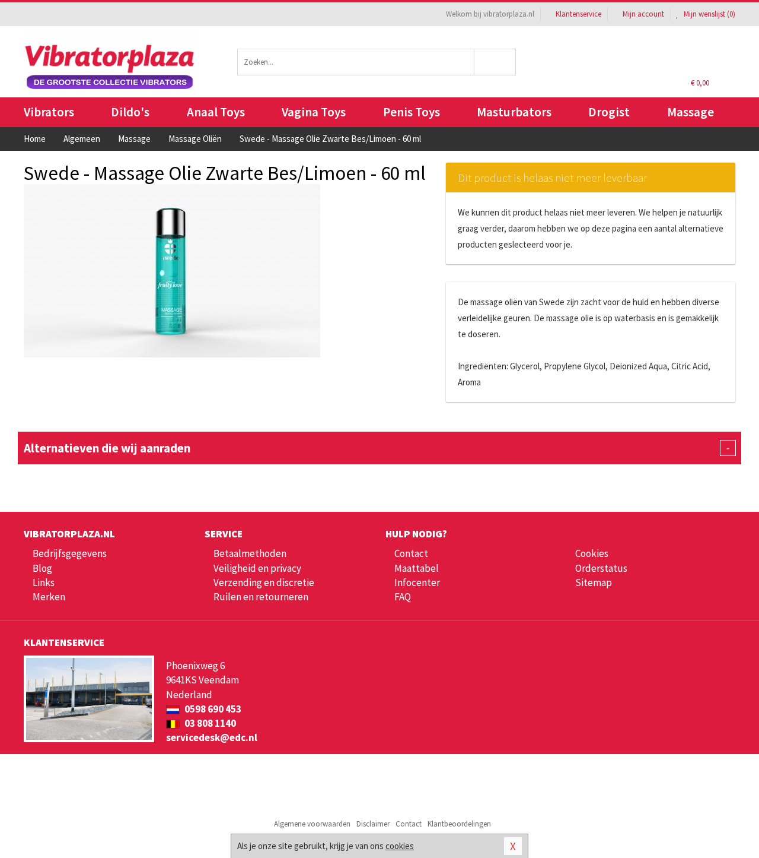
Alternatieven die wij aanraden (376, 448)
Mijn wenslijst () (708, 14)
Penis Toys (411, 112)
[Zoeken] (495, 62)
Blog (42, 568)
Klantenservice (578, 14)
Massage (690, 112)
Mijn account (643, 14)
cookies (399, 845)
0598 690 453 (212, 708)
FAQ (402, 596)
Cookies (591, 553)
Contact (411, 553)
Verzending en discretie (263, 582)
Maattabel (416, 568)
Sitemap (593, 582)
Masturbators (514, 112)
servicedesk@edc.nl (211, 737)
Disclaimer (373, 824)
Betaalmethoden (249, 553)
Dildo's (130, 112)
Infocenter (417, 582)
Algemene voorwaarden (312, 824)
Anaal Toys (216, 112)
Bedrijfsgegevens (70, 553)
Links (44, 582)
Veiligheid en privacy (257, 568)
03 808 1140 (209, 723)
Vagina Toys (314, 112)
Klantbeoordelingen (459, 824)
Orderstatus (601, 568)
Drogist (609, 112)
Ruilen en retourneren (260, 596)
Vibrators (49, 112)
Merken (49, 596)
